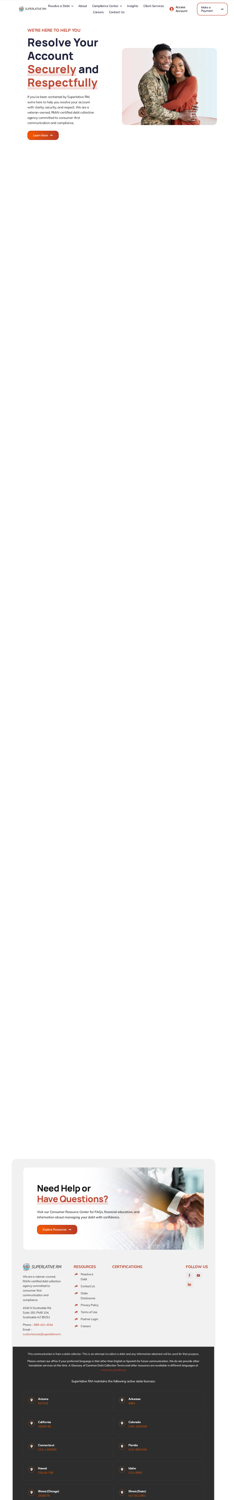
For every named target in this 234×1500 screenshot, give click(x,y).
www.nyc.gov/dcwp (113, 1370)
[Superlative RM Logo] (32, 8)
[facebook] (189, 1275)
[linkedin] (189, 1284)
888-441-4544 (43, 1324)
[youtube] (198, 1275)
